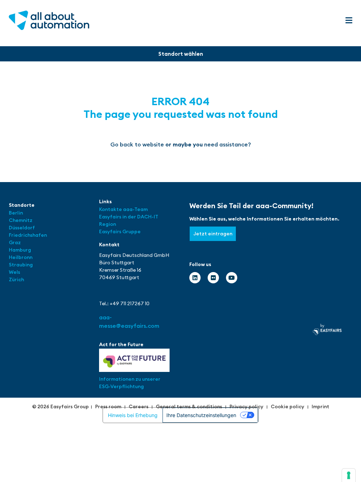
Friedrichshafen (28, 235)
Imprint (320, 406)
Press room (108, 406)
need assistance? (227, 144)
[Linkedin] (195, 277)
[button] (348, 20)
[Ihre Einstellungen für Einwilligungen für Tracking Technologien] (348, 475)
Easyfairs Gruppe (120, 231)
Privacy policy (246, 406)
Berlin (16, 213)
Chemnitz (20, 220)
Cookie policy (287, 406)
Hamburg (20, 250)
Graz (15, 242)
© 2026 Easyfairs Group (60, 406)
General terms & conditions (189, 406)
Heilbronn (20, 257)
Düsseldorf (22, 227)
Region (107, 224)
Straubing (21, 264)
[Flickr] (213, 277)
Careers (138, 406)
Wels (14, 272)
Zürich (16, 279)
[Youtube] (231, 277)
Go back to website (137, 144)
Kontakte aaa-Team (123, 209)
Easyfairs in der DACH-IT (128, 216)
